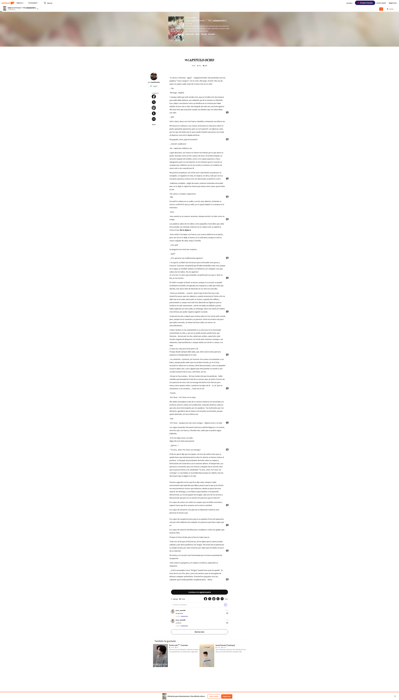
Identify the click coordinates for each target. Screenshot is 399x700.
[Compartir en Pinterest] (154, 108)
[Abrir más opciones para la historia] (154, 125)
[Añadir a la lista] (381, 9)
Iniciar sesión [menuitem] (381, 3)
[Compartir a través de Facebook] (154, 96)
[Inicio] (7, 3)
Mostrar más (199, 632)
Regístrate (227, 696)
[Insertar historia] (154, 119)
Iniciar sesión (213, 696)
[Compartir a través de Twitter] (154, 102)
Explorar (20, 3)
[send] (225, 604)
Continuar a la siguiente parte (199, 592)
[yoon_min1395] (173, 611)
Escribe (349, 3)
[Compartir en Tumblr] (154, 113)
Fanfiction (188, 23)
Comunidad (32, 3)
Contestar (184, 616)
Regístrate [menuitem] (393, 3)
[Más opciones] (227, 610)
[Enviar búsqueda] (45, 3)
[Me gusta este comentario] (227, 613)
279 (206, 66)
